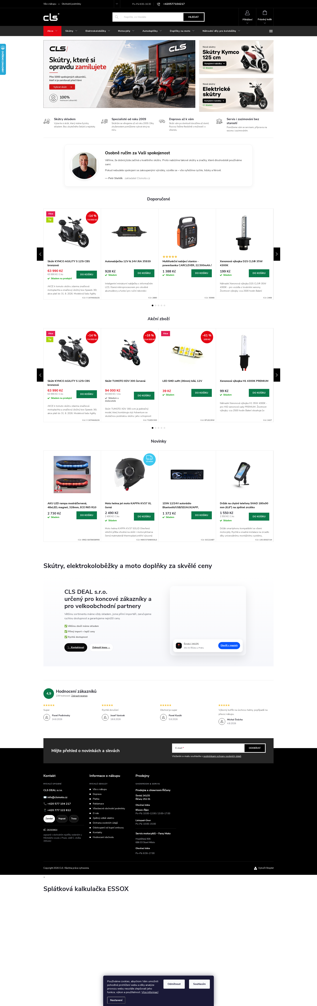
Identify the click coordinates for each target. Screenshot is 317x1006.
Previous (40, 254)
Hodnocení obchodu (103, 837)
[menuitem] (52, 31)
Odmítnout (174, 984)
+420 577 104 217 (59, 804)
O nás (96, 813)
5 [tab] (164, 305)
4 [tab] (161, 305)
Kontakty (97, 832)
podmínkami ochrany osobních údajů (222, 756)
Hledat (193, 17)
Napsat (62, 818)
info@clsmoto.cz (57, 797)
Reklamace (98, 803)
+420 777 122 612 (59, 810)
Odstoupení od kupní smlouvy (108, 827)
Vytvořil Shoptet (266, 868)
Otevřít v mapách (229, 645)
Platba (96, 799)
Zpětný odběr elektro (103, 818)
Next (277, 254)
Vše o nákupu (49, 3)
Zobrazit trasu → (101, 647)
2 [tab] (155, 305)
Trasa (73, 818)
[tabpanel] (72, 254)
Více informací (149, 992)
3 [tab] (158, 305)
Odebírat (255, 748)
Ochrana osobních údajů (105, 823)
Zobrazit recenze (79, 695)
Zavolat (49, 818)
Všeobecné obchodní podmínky (109, 808)
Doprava (97, 794)
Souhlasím (199, 984)
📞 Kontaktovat (76, 647)
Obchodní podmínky (71, 3)
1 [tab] (152, 305)
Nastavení (116, 1000)
